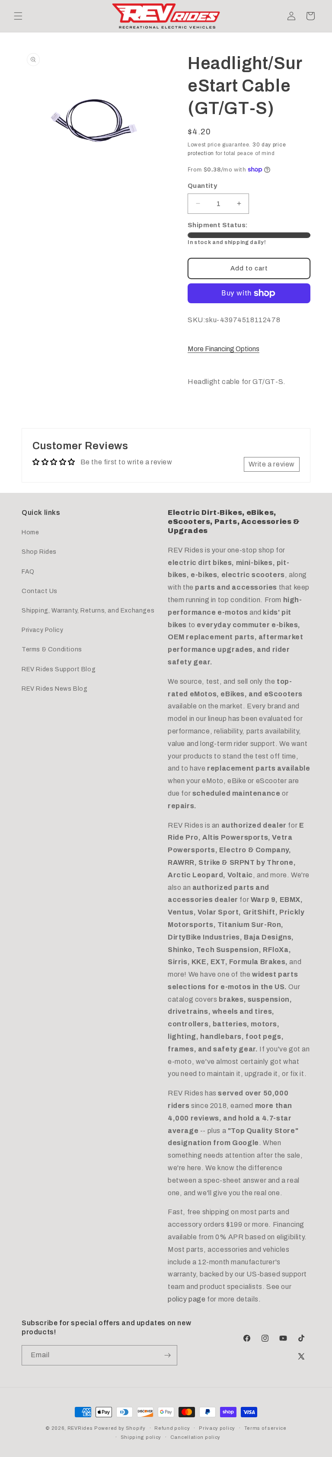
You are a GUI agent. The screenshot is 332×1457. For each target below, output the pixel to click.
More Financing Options (223, 348)
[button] (18, 15)
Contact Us (39, 591)
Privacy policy (217, 1428)
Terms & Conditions (52, 649)
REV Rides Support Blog (59, 669)
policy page (187, 1299)
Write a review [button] (272, 464)
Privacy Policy (42, 630)
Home (30, 532)
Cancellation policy (195, 1437)
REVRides (80, 1428)
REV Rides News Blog (54, 689)
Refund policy (172, 1428)
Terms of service (265, 1428)
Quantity (202, 185)
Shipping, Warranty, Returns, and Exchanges (88, 610)
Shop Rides (39, 552)
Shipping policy (141, 1437)
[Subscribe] (167, 1355)
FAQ (28, 571)
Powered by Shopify (120, 1428)
